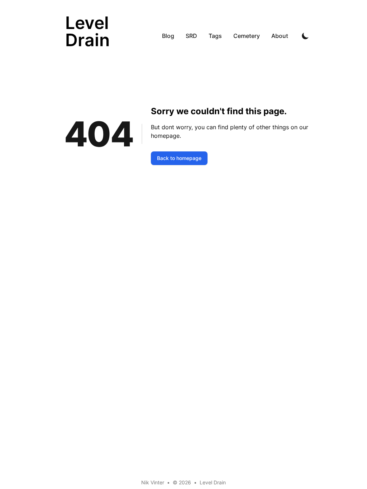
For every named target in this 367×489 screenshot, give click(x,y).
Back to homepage (179, 158)
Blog (168, 35)
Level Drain (213, 482)
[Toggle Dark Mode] (305, 36)
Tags (215, 35)
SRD (191, 35)
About (279, 35)
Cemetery (246, 35)
